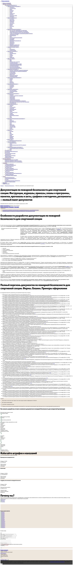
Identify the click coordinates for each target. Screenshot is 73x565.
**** (47, 356)
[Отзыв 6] (2, 517)
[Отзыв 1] (2, 512)
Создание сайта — (4, 559)
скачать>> (59, 229)
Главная (2, 185)
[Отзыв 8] (2, 519)
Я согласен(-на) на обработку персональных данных (12, 544)
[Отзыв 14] (2, 525)
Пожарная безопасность (9, 185)
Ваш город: (2, 537)
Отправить (3, 545)
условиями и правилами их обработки (57, 561)
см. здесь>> (43, 243)
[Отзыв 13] (2, 524)
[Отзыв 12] (2, 523)
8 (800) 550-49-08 (6, 183)
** (35, 313)
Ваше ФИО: (2, 534)
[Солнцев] (2, 501)
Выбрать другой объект (4, 205)
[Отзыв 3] (2, 514)
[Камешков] (2, 499)
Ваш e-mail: (2, 536)
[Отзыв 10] (2, 521)
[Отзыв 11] (2, 522)
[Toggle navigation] (0, 1)
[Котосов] (2, 500)
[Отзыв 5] (2, 516)
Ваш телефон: (3, 535)
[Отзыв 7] (2, 518)
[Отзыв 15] (2, 526)
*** (45, 323)
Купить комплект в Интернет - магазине (9, 207)
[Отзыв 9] (2, 520)
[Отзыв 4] (2, 515)
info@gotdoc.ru (3, 553)
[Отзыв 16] (2, 527)
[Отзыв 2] (2, 513)
